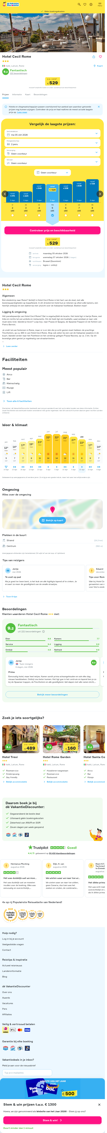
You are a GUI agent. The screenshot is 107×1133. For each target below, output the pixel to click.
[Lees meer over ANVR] (8, 835)
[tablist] (52, 94)
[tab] (5, 94)
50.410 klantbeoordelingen (62, 853)
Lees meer (22, 112)
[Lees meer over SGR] (14, 835)
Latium (14, 66)
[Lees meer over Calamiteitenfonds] (20, 1048)
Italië (8, 66)
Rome (21, 66)
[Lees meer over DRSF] (27, 835)
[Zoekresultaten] (79, 4)
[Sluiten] (99, 1104)
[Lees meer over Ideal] (20, 835)
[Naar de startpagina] (11, 4)
